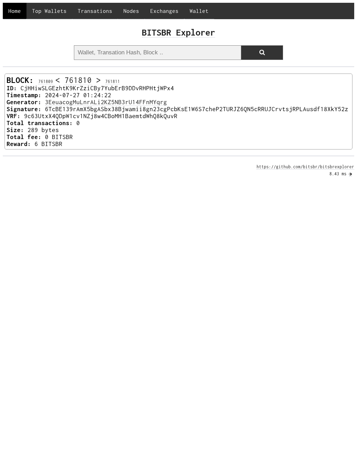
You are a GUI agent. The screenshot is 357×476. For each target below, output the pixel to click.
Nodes (131, 11)
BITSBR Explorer (178, 32)
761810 (78, 80)
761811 (112, 81)
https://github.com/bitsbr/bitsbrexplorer (305, 166)
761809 (45, 81)
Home (14, 11)
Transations (95, 11)
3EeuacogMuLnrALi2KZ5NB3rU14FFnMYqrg (106, 102)
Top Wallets (49, 11)
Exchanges (164, 11)
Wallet (199, 11)
